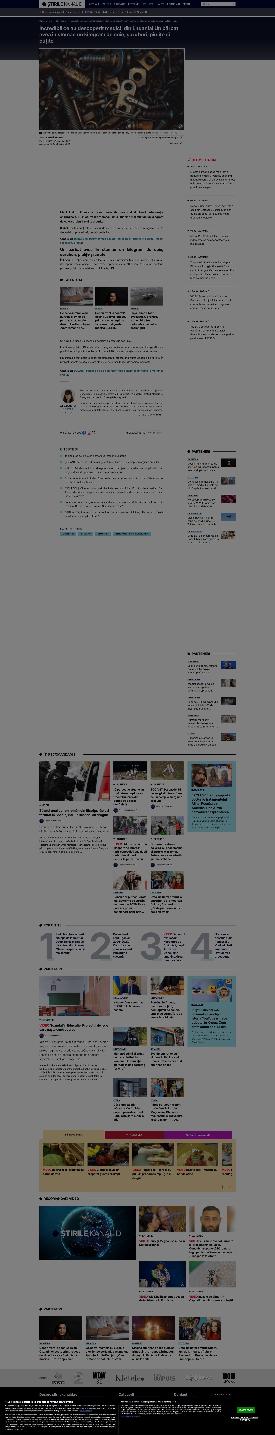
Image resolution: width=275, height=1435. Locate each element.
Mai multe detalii (86, 1411)
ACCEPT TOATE (246, 1410)
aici (77, 1422)
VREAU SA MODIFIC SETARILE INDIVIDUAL (244, 1419)
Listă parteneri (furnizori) (130, 1417)
